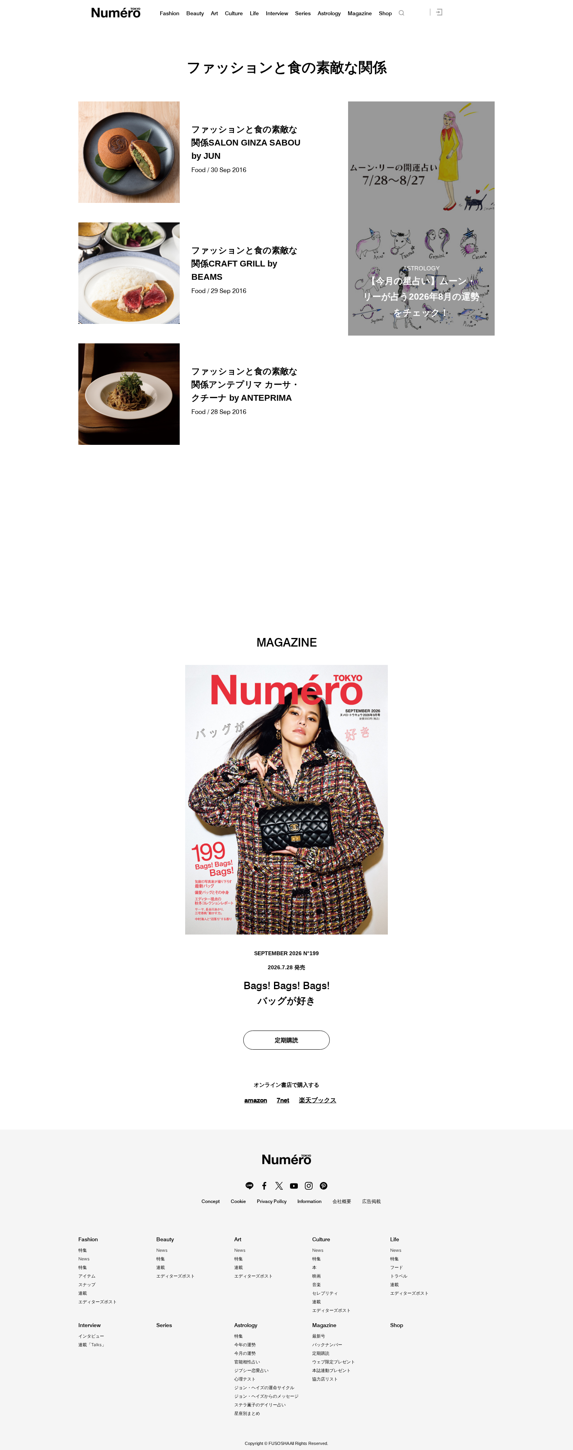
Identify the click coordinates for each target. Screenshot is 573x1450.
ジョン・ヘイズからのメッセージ (266, 1396)
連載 (82, 1293)
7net (283, 1100)
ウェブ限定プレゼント (333, 1362)
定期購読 (286, 1040)
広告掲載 (371, 1201)
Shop (385, 13)
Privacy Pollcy (271, 1201)
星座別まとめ (247, 1413)
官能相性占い (247, 1362)
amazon (255, 1100)
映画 (316, 1276)
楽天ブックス (317, 1100)
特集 (82, 1250)
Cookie (238, 1201)
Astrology (329, 13)
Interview (277, 13)
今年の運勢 (245, 1344)
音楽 (316, 1284)
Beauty (195, 13)
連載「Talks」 (92, 1344)
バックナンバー (327, 1344)
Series (303, 13)
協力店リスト (325, 1379)
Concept (211, 1201)
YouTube (294, 1186)
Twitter (279, 1186)
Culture (234, 13)
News (84, 1259)
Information (309, 1201)
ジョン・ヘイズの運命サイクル (264, 1387)
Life (254, 13)
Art (214, 13)
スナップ (87, 1284)
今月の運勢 (245, 1353)
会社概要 (341, 1201)
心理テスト (245, 1379)
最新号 (318, 1336)
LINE (249, 1186)
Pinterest (323, 1186)
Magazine (360, 13)
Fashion (169, 13)
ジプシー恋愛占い (251, 1370)
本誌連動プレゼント (331, 1370)
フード (396, 1267)
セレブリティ (325, 1293)
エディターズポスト (97, 1301)
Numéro (116, 13)
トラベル (398, 1276)
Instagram (309, 1186)
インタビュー (91, 1336)
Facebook (264, 1186)
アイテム (87, 1276)
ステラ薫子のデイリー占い (260, 1404)
